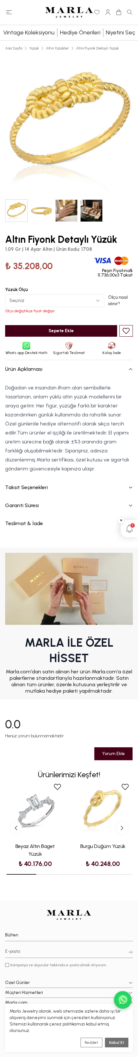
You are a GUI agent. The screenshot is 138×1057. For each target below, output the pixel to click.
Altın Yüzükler (57, 48)
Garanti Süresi (22, 505)
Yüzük (34, 48)
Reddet (91, 1042)
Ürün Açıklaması (23, 369)
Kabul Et (116, 1042)
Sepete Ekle (61, 330)
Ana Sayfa (13, 48)
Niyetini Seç (120, 32)
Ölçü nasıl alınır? (118, 300)
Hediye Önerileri (80, 32)
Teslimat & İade (24, 523)
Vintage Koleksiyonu (29, 32)
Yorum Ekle (113, 753)
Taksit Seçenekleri (26, 487)
